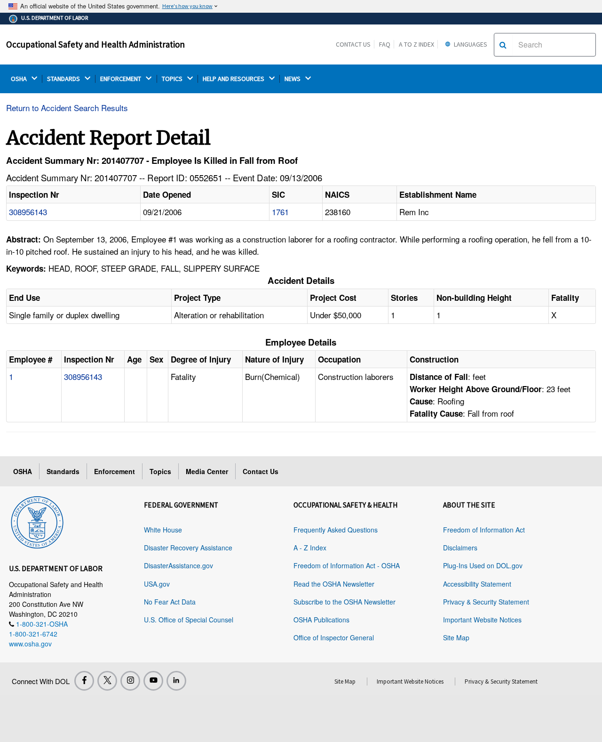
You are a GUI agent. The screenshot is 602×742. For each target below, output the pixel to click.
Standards (63, 471)
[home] (37, 520)
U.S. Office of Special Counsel (188, 619)
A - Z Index (309, 547)
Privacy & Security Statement (486, 601)
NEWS (293, 79)
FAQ (384, 44)
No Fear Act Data (170, 601)
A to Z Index (416, 44)
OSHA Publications (321, 619)
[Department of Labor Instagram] (130, 681)
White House (163, 529)
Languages (469, 44)
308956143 (28, 212)
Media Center (207, 471)
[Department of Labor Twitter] (107, 681)
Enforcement (114, 471)
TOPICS (173, 79)
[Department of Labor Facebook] (84, 681)
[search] (503, 44)
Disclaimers (460, 547)
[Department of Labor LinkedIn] (176, 681)
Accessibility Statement (477, 584)
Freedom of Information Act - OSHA (346, 565)
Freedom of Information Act (484, 529)
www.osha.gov (30, 643)
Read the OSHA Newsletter (333, 584)
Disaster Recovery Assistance (188, 547)
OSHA (19, 79)
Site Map (456, 637)
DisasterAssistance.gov (178, 565)
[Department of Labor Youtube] (153, 681)
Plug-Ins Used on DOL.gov (483, 565)
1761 (280, 212)
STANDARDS (64, 79)
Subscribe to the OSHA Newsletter (344, 601)
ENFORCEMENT (121, 79)
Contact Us (353, 44)
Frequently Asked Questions (335, 529)
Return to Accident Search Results (67, 107)
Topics (160, 471)
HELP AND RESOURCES (234, 79)
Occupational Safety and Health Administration (95, 44)
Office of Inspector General (333, 637)
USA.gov (157, 584)
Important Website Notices (482, 619)
